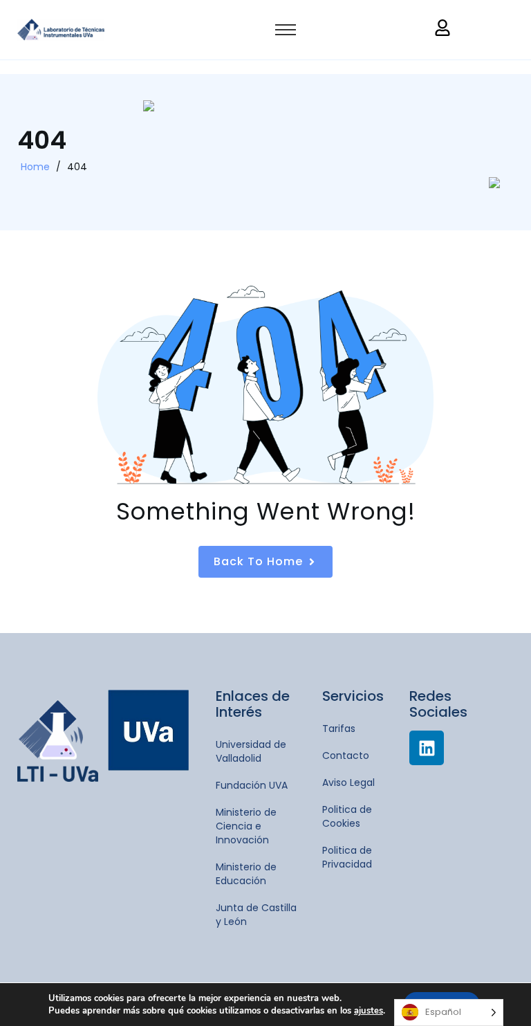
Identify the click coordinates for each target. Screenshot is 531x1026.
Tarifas (338, 728)
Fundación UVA (252, 785)
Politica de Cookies (347, 816)
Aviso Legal (348, 782)
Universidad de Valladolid (251, 751)
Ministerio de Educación (246, 874)
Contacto (345, 755)
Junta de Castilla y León (256, 914)
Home (35, 167)
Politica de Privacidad (347, 857)
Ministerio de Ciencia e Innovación (246, 826)
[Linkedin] (426, 748)
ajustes (368, 1011)
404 (77, 167)
